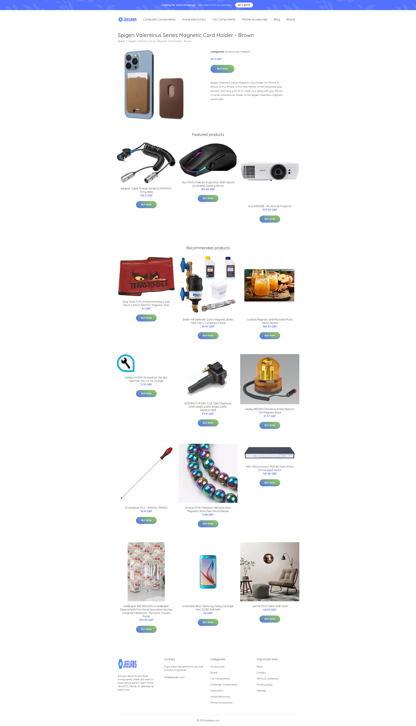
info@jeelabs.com (174, 677)
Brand (290, 19)
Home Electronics (194, 19)
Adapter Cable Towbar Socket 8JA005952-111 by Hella (146, 190)
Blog (277, 19)
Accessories (232, 51)
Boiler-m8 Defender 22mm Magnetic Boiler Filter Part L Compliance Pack (208, 321)
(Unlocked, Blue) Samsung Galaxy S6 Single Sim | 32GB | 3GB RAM (208, 608)
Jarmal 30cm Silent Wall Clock (270, 606)
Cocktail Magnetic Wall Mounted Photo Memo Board (270, 321)
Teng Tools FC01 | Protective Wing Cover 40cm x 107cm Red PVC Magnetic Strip (146, 303)
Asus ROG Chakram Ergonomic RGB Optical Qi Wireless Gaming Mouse (208, 184)
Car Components (224, 19)
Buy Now (222, 68)
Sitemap (261, 690)
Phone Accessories (254, 19)
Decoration (216, 690)
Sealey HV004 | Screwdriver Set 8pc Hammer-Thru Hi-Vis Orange (146, 379)
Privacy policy (264, 684)
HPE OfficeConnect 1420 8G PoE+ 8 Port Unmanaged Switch (269, 468)
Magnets (245, 51)
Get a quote (244, 5)
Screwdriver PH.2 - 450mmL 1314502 (146, 507)
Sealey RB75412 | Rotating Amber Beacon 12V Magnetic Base (269, 410)
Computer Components (159, 19)
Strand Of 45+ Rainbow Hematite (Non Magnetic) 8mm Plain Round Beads (208, 509)
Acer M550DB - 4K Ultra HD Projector (270, 206)
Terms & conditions (267, 678)
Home (121, 41)
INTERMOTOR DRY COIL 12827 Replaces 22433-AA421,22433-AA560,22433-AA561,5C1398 (208, 407)
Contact (261, 672)
